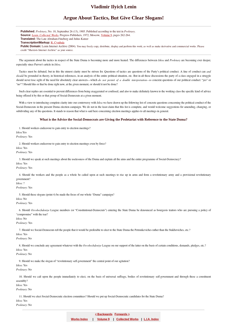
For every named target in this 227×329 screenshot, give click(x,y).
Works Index (79, 319)
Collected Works (127, 319)
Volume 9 (106, 35)
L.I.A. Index (151, 319)
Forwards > (122, 314)
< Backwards (103, 314)
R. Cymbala (57, 42)
